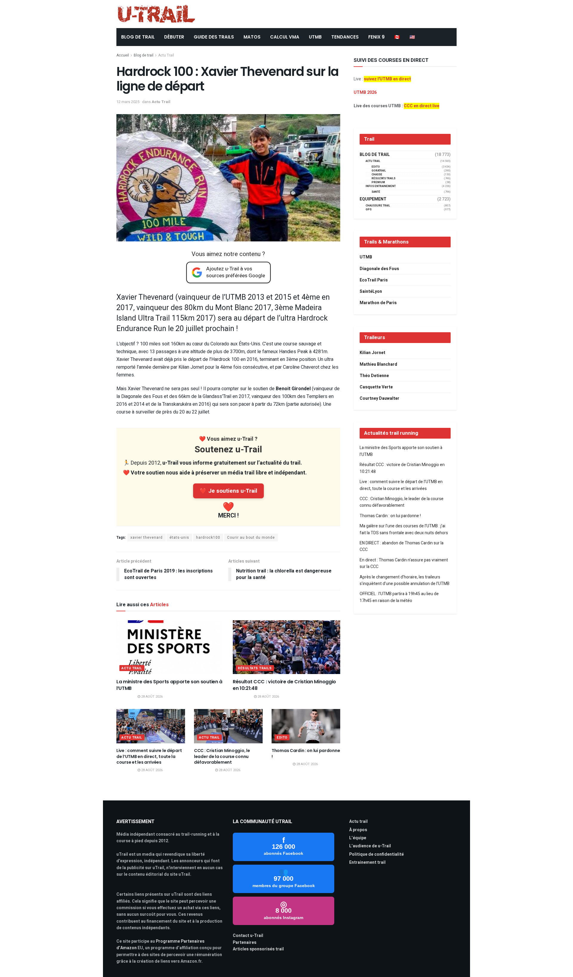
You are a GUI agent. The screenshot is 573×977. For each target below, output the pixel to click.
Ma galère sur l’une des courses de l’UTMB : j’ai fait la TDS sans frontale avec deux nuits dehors (404, 529)
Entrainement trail (367, 862)
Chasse (377, 174)
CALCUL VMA (284, 37)
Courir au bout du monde (251, 537)
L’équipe (357, 838)
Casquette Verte (376, 387)
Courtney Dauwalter (379, 398)
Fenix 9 (376, 37)
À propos (358, 830)
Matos (252, 37)
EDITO (282, 737)
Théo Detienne (374, 376)
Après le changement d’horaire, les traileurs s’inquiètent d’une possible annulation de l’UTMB (404, 580)
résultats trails (255, 668)
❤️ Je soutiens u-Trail (228, 491)
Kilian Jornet (372, 353)
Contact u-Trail (248, 935)
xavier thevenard (146, 537)
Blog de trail (143, 55)
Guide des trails (214, 37)
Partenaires (244, 942)
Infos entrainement (381, 186)
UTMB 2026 (365, 92)
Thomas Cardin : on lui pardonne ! (306, 753)
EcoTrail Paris (374, 280)
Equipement (373, 199)
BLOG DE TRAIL (138, 37)
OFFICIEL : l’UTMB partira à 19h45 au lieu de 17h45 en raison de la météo (399, 597)
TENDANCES (345, 37)
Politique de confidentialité (376, 854)
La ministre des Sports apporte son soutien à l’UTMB (169, 685)
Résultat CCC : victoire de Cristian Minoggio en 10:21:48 (284, 685)
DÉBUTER (174, 37)
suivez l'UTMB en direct (387, 79)
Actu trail (358, 821)
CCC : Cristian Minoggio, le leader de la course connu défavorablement (222, 756)
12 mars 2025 (127, 102)
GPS (369, 209)
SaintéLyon (371, 291)
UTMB (315, 37)
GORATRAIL (379, 170)
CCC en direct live (421, 106)
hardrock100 (208, 537)
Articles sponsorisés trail (258, 949)
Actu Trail (166, 55)
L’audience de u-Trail (370, 846)
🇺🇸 (412, 37)
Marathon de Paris (378, 303)
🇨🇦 (397, 37)
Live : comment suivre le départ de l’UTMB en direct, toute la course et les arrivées (149, 756)
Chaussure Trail (378, 205)
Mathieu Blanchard (378, 364)
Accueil (122, 55)
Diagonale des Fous (379, 269)
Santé (376, 192)
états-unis (179, 537)
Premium (378, 182)
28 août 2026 (151, 696)
